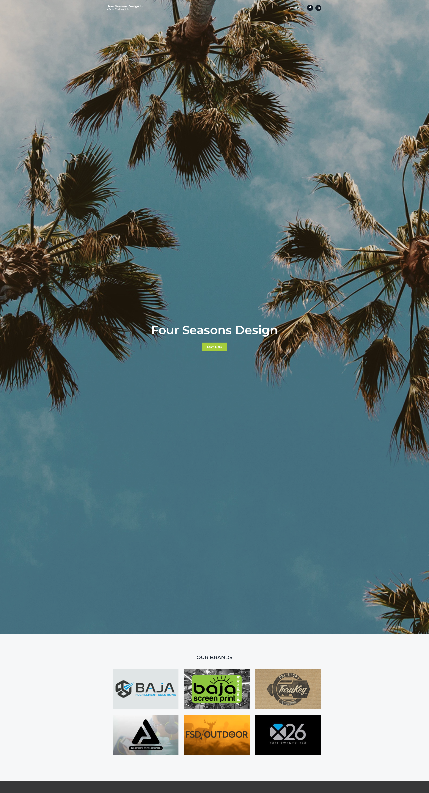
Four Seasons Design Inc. (126, 6)
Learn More (214, 346)
